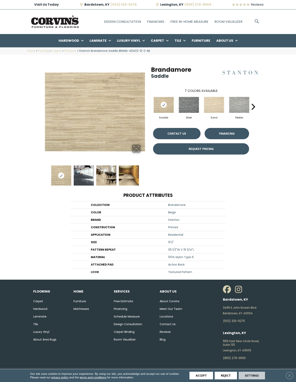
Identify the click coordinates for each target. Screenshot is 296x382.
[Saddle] (164, 105)
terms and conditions (93, 377)
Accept (201, 375)
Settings (252, 375)
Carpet (56, 51)
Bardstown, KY (97, 4)
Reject (226, 375)
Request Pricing (201, 149)
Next (143, 173)
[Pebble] (239, 105)
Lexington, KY (171, 4)
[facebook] (228, 289)
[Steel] (189, 105)
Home (31, 51)
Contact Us (177, 133)
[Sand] (214, 105)
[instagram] (240, 289)
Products (70, 51)
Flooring (43, 51)
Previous (47, 173)
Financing (227, 133)
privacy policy (59, 377)
